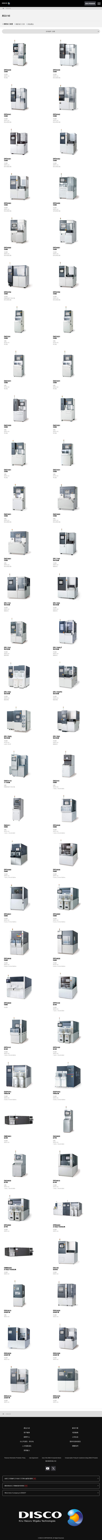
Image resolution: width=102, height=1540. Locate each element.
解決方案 (75, 1428)
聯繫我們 (75, 1446)
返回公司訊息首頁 (90, 3)
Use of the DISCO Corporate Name (51, 1458)
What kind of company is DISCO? (15, 1493)
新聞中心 (27, 1437)
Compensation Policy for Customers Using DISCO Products (81, 1458)
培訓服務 (75, 1432)
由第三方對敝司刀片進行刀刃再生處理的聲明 (19, 1478)
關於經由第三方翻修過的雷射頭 (14, 1486)
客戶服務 (27, 1432)
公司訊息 (75, 1437)
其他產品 (30, 24)
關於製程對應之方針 (51, 1461)
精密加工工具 (20, 24)
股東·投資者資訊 (75, 1441)
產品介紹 (8, 8)
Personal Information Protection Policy (15, 1458)
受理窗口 (27, 1450)
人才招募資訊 (26, 1446)
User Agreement (33, 1458)
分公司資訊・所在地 (26, 1441)
